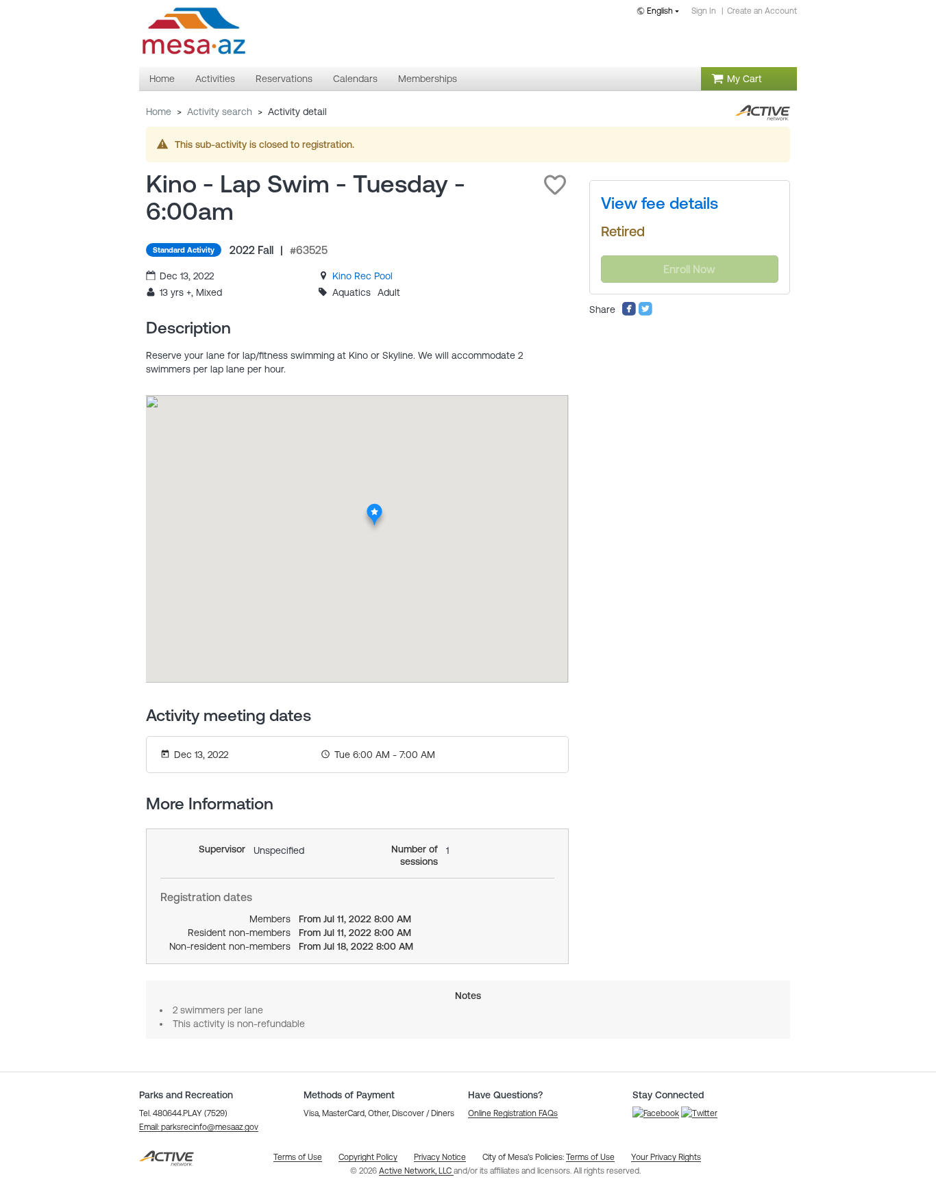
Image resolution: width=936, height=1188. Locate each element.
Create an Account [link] (762, 11)
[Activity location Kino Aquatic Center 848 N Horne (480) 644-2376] (374, 507)
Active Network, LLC (416, 1171)
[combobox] (660, 11)
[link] (362, 275)
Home (158, 111)
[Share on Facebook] (629, 312)
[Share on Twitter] (645, 312)
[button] (555, 185)
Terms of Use (590, 1157)
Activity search (219, 111)
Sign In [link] (703, 11)
